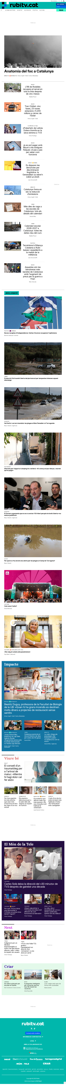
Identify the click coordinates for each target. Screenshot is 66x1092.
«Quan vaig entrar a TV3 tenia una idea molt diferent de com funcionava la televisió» (33, 910)
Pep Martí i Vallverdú (9, 654)
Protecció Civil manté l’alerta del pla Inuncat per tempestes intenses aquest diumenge (31, 379)
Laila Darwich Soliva (39, 810)
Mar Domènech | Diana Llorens (12, 987)
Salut (6, 763)
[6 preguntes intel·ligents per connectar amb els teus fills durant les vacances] (33, 975)
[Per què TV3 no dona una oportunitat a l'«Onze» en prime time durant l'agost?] (13, 899)
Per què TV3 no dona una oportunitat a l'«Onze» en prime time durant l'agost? (12, 911)
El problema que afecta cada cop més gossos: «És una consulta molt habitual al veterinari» (40, 803)
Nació (32, 84)
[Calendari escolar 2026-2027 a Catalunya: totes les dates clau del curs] (12, 226)
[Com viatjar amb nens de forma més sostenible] (53, 975)
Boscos (6, 701)
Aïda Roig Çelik (28, 991)
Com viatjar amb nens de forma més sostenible (52, 984)
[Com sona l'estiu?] (33, 586)
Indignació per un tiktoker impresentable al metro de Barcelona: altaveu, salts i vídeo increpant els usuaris (12, 947)
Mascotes (36, 796)
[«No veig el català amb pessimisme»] (33, 631)
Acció (6, 558)
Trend (22, 941)
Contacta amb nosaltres (33, 1033)
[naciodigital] (7, 1059)
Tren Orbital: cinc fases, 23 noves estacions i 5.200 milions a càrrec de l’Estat (33, 111)
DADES (35, 162)
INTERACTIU (14, 75)
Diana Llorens (48, 987)
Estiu (25, 981)
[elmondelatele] (22, 1064)
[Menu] (1, 10)
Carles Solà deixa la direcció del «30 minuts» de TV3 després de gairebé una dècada (31, 885)
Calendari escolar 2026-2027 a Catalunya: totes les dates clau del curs (32, 229)
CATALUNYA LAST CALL (17, 649)
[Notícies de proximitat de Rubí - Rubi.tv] (20, 5)
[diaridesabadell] (20, 1059)
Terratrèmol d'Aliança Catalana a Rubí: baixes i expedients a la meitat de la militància (33, 250)
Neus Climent (7, 563)
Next (8, 927)
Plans (46, 981)
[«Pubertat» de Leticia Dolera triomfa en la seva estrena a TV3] (12, 129)
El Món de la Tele (33, 125)
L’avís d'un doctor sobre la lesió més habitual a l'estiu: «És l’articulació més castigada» (55, 801)
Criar (32, 204)
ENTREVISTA (14, 701)
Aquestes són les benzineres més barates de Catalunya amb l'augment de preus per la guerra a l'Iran (33, 273)
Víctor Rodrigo (33, 135)
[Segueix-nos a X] (31, 1028)
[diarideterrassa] (36, 1059)
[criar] (46, 1064)
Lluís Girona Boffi (32, 180)
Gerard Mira (33, 216)
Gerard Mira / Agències (50, 743)
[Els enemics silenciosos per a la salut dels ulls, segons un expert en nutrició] (25, 790)
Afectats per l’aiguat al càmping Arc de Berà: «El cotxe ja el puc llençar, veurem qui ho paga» (32, 469)
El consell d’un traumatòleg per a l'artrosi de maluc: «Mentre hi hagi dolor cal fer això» (13, 772)
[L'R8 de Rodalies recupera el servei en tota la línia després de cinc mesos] (12, 87)
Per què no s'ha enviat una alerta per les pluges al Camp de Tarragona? (29, 561)
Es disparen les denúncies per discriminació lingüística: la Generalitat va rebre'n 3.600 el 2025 (33, 171)
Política (35, 10)
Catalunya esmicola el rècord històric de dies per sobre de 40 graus (32, 736)
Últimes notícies (10, 10)
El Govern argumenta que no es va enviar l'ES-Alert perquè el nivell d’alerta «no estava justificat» (32, 514)
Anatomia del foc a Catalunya (29, 71)
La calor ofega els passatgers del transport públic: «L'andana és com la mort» (51, 737)
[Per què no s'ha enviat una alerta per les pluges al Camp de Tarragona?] (33, 541)
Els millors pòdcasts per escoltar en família (12, 984)
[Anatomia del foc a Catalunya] (33, 51)
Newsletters (54, 1)
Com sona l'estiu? (10, 606)
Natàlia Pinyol (32, 96)
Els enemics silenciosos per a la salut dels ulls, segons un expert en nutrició (25, 801)
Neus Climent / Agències (10, 425)
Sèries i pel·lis (48, 906)
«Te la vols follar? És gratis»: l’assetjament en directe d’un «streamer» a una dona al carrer (28, 948)
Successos (27, 10)
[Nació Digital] (8, 4)
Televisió (6, 881)
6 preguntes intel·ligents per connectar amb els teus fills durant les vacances (32, 986)
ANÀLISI (43, 796)
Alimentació (22, 796)
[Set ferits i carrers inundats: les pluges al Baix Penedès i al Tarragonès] (33, 403)
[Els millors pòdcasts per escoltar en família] (13, 975)
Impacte (6, 75)
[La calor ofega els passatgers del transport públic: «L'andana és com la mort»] (53, 725)
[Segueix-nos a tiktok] (34, 1028)
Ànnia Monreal (8, 608)
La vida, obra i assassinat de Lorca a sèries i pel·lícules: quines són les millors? (52, 910)
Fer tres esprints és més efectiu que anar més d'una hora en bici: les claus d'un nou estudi (11, 802)
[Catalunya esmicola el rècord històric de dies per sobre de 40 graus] (33, 725)
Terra (6, 376)
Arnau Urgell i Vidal (33, 118)
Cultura (42, 10)
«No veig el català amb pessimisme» (17, 652)
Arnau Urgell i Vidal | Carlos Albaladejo (28, 75)
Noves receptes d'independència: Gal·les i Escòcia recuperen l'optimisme (30, 333)
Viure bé (11, 758)
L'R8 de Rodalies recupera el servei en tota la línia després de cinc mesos (32, 90)
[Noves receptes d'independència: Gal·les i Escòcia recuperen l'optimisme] (33, 312)
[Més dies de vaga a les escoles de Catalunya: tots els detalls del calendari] (12, 207)
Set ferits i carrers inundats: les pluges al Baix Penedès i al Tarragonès (29, 423)
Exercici (6, 796)
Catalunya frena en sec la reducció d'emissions (33, 191)
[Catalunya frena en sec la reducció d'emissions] (12, 190)
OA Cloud (38, 1081)
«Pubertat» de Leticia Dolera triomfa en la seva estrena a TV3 (33, 130)
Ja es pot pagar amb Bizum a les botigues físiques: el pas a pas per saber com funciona (32, 150)
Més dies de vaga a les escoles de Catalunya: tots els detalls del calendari (32, 210)
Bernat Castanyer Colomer (11, 335)
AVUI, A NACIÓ (12, 293)
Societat (19, 10)
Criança (6, 981)
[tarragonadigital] (53, 1059)
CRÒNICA (13, 330)
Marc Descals (32, 281)
